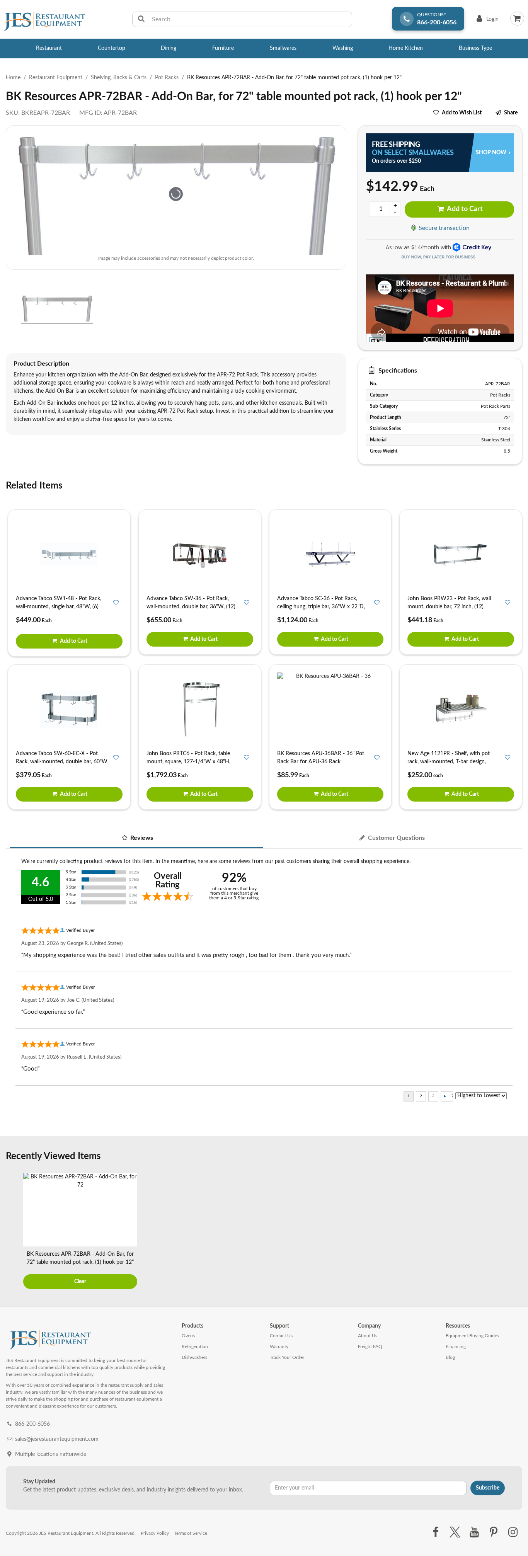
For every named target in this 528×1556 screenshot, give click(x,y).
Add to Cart (464, 209)
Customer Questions (395, 838)
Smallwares (283, 48)
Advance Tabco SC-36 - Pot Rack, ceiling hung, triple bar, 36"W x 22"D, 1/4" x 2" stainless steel (321, 607)
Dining (168, 48)
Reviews (141, 838)
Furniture (223, 48)
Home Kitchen (405, 48)
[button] (8, 309)
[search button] (141, 19)
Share (511, 113)
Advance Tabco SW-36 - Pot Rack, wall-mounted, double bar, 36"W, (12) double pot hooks (190, 607)
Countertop (111, 48)
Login (486, 21)
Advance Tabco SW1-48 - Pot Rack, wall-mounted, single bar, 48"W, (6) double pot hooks (58, 607)
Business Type (475, 48)
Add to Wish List (462, 113)
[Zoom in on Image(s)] (176, 193)
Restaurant (49, 48)
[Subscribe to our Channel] (474, 1532)
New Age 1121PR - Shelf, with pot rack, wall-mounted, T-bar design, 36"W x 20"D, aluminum (448, 762)
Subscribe (487, 1488)
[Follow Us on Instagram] (513, 1532)
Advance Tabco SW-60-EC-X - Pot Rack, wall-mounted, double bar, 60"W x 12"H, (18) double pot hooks (61, 762)
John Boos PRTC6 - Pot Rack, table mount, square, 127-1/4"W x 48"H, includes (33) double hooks (188, 762)
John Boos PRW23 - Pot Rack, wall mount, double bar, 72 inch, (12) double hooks (449, 607)
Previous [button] (13, 1232)
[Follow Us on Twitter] (454, 1532)
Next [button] (514, 1232)
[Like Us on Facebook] (435, 1532)
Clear (80, 1281)
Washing (342, 48)
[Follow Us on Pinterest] (493, 1532)
